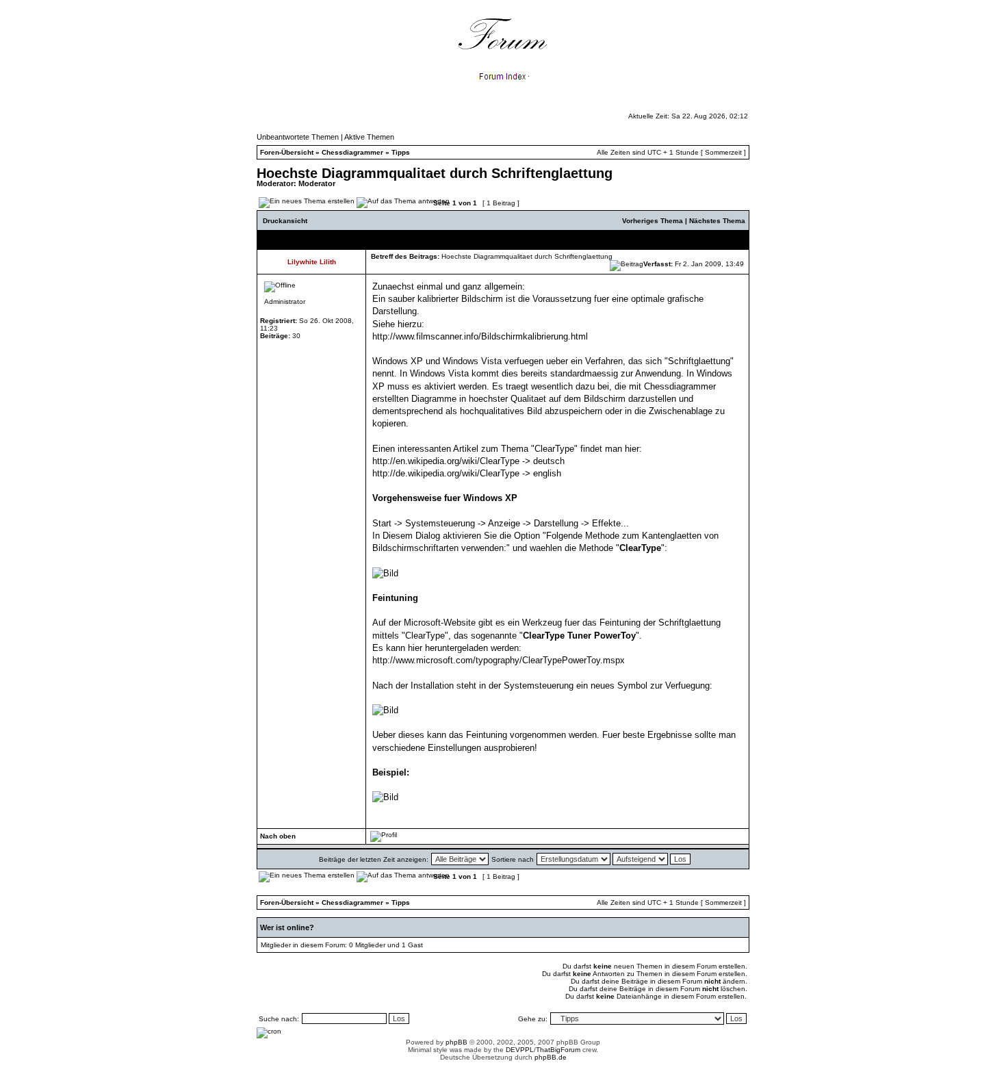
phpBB (456, 1042)
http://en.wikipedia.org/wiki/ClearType (445, 461)
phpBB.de (550, 1057)
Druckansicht (285, 221)
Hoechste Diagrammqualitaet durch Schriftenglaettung (434, 173)
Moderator (316, 183)
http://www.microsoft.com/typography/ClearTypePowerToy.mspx (498, 660)
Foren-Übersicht (286, 152)
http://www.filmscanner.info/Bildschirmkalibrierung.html (480, 336)
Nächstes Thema (717, 221)
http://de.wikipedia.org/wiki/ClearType (445, 473)
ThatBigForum (558, 1049)
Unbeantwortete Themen (298, 137)
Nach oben (278, 836)
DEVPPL (520, 1049)
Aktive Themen (369, 137)
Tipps (400, 152)
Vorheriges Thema (652, 221)
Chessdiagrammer (352, 152)
